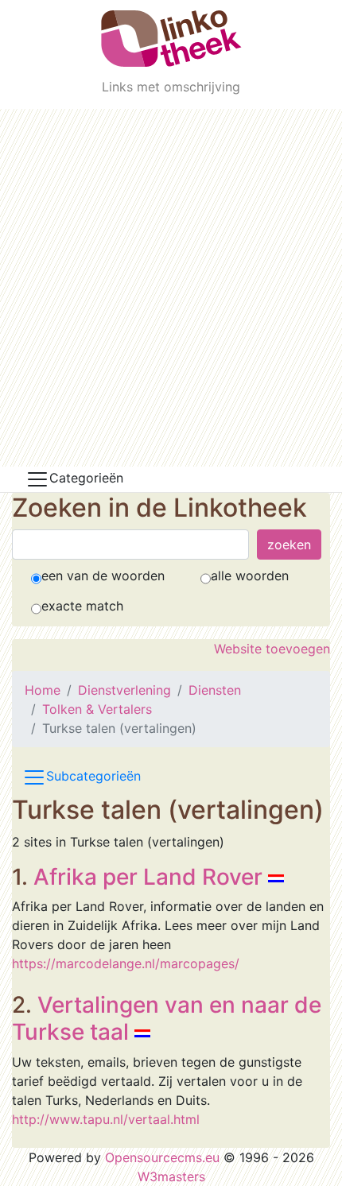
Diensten (214, 690)
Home (42, 690)
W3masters (171, 1176)
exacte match (82, 606)
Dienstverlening (124, 690)
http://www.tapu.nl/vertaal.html (106, 1119)
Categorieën (86, 478)
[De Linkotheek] (171, 38)
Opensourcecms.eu (162, 1157)
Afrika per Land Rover (147, 876)
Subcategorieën (93, 777)
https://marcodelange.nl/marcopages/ (125, 963)
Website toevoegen (272, 649)
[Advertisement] (171, 288)
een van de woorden (103, 575)
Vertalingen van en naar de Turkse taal (166, 1018)
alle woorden (250, 575)
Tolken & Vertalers (97, 709)
